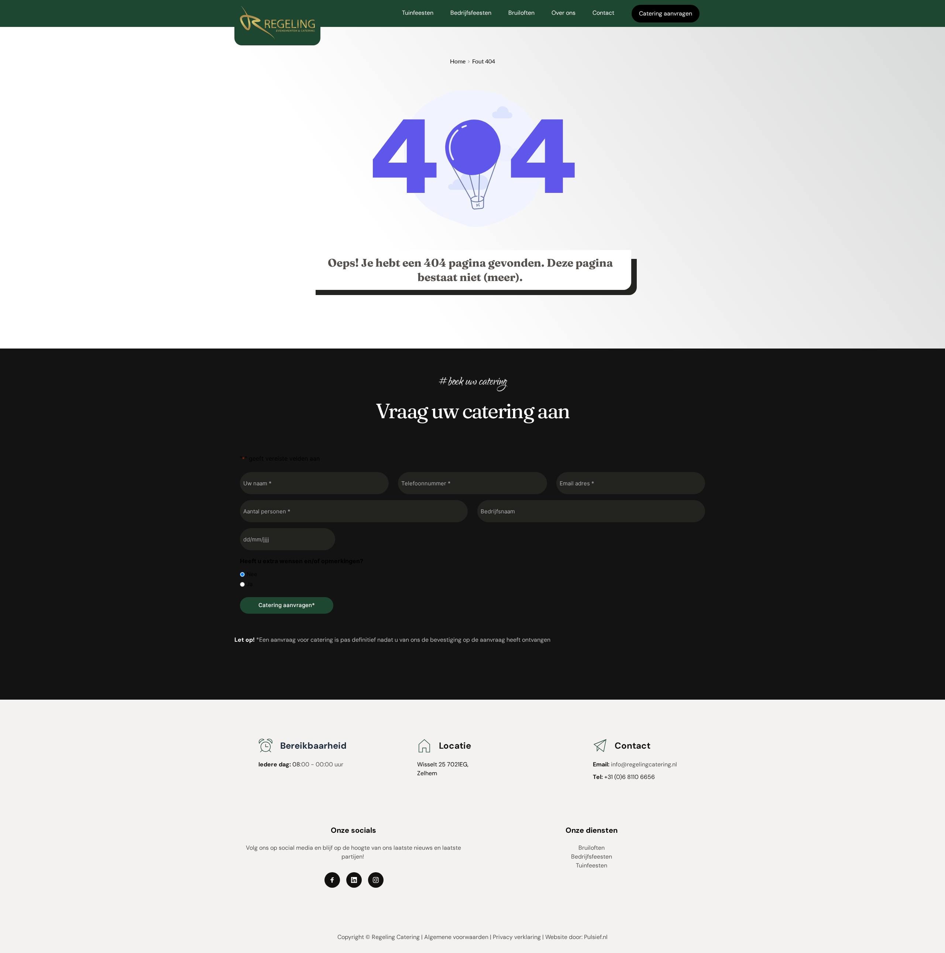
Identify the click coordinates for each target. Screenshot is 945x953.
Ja (249, 584)
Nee (252, 574)
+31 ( (610, 777)
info (616, 764)
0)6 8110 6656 (636, 777)
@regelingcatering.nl (649, 764)
